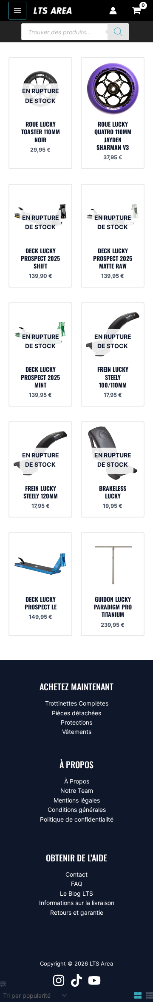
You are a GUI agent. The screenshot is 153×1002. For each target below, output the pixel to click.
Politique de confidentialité (76, 819)
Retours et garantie (76, 912)
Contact (76, 874)
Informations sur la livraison (76, 902)
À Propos (76, 781)
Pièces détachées (76, 713)
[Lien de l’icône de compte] (113, 10)
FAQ (76, 883)
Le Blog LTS (76, 893)
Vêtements (76, 731)
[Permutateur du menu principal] (17, 10)
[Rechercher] (118, 31)
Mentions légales (77, 800)
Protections (76, 722)
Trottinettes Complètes (76, 703)
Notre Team (76, 790)
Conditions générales (77, 809)
